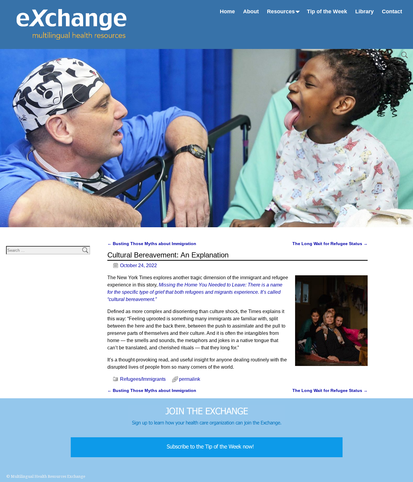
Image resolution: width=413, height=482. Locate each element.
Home (227, 11)
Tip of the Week (327, 11)
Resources (281, 11)
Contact (392, 11)
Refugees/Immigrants (143, 379)
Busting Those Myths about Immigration (151, 243)
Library (364, 11)
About (251, 11)
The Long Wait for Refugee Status (330, 243)
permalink (189, 379)
